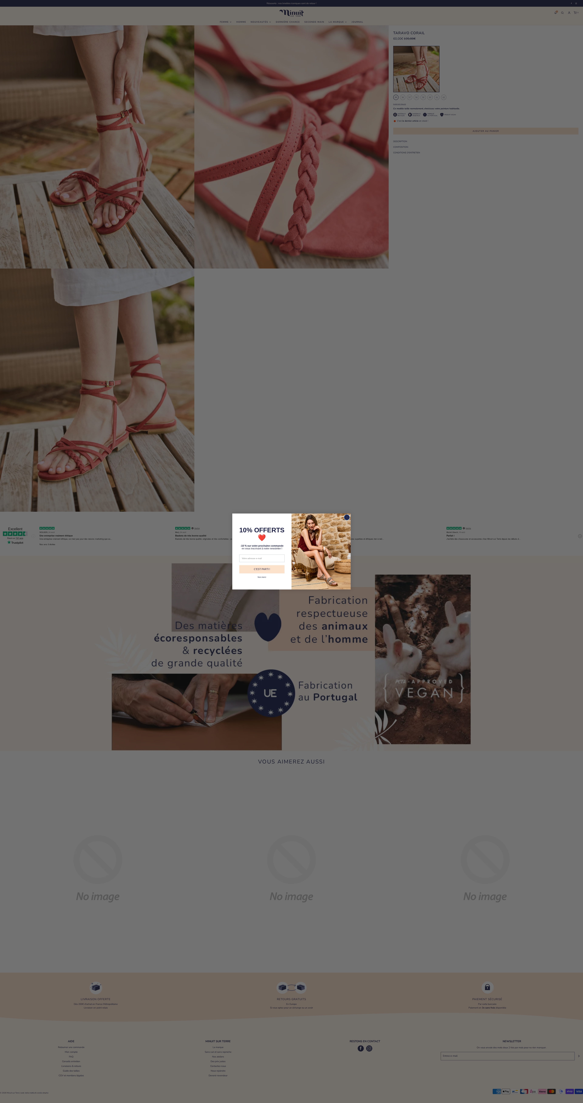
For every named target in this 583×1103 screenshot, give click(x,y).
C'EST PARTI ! (262, 569)
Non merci (262, 577)
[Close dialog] (346, 517)
